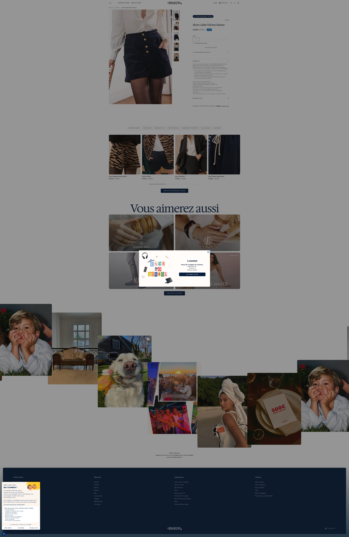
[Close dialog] (208, 252)
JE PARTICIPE (192, 274)
